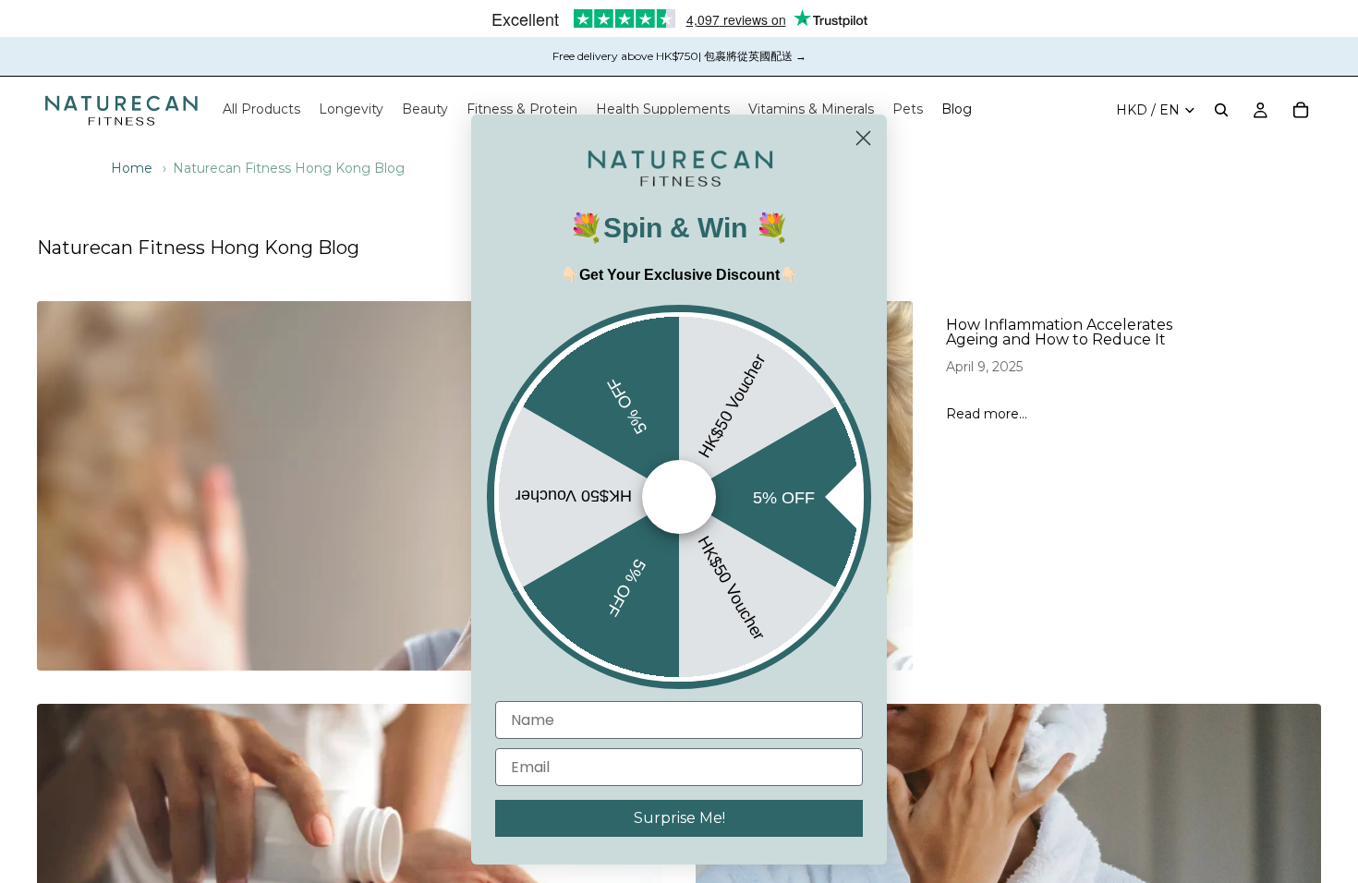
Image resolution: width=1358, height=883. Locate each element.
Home (131, 168)
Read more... (986, 413)
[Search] (1221, 110)
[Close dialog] (863, 138)
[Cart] (1300, 110)
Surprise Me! (679, 818)
